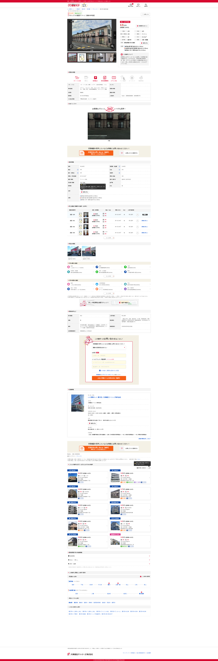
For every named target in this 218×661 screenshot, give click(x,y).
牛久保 (100, 584)
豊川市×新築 (82, 614)
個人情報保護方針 (141, 653)
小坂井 (91, 584)
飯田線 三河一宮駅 (85, 199)
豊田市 (113, 602)
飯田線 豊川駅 (84, 196)
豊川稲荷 (141, 593)
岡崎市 (90, 602)
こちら (138, 459)
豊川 (109, 584)
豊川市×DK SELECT (107, 614)
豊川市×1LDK (125, 611)
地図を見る (93, 423)
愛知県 (78, 9)
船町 (73, 584)
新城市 (104, 602)
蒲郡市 (85, 602)
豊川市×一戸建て (73, 614)
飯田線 (71, 581)
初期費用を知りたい (143, 25)
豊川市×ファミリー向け (102, 611)
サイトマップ (126, 653)
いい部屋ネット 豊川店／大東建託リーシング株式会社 (104, 397)
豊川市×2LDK (134, 611)
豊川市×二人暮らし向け (89, 611)
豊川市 (83, 9)
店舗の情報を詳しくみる (144, 438)
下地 (82, 584)
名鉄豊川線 (72, 590)
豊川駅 (88, 9)
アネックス (95, 9)
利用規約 (133, 653)
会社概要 (149, 653)
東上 (145, 584)
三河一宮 (118, 584)
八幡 (93, 593)
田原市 (108, 602)
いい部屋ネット (70, 9)
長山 (127, 584)
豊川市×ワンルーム (115, 611)
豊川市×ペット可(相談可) (93, 614)
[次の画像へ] (112, 35)
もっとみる (108, 237)
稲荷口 (125, 593)
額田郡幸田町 (97, 602)
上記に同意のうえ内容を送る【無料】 (109, 378)
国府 (76, 593)
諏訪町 (109, 593)
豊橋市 (81, 602)
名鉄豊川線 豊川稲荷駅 (86, 197)
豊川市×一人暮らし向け (75, 611)
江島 (136, 584)
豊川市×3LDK (142, 611)
